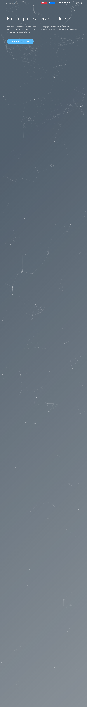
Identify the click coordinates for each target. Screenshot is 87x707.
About (59, 2)
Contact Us (66, 2)
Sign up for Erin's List (20, 41)
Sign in (77, 3)
